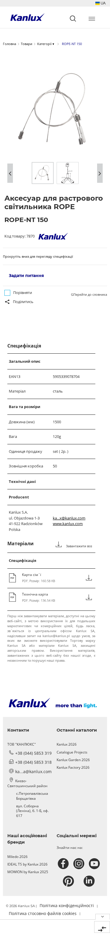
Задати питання (26, 275)
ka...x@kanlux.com (69, 518)
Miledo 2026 (17, 856)
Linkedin (90, 881)
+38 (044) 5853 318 (33, 762)
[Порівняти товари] (102, 927)
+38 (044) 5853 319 (33, 753)
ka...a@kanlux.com (33, 771)
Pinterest (69, 881)
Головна (9, 44)
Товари (26, 44)
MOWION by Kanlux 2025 (27, 872)
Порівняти (22, 292)
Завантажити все (78, 546)
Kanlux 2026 (67, 744)
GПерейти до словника (89, 294)
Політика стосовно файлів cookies (43, 913)
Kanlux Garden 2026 (73, 760)
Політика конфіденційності (67, 905)
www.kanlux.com (68, 523)
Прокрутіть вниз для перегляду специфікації (38, 256)
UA (103, 3)
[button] (100, 3)
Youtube (95, 864)
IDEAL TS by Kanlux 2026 (27, 864)
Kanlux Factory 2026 (73, 767)
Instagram (79, 864)
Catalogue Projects (72, 752)
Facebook (64, 864)
